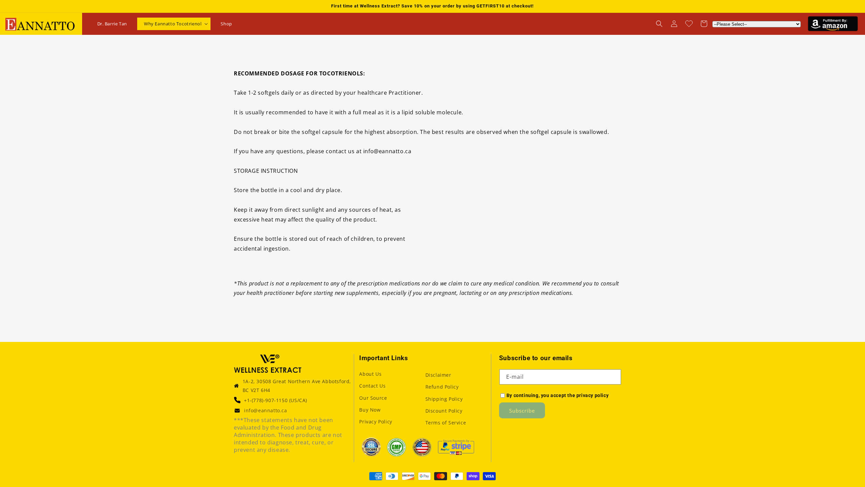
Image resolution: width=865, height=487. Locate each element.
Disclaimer (438, 375)
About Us (370, 374)
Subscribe (522, 410)
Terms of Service (445, 422)
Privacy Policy (375, 421)
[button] (174, 24)
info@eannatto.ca (265, 410)
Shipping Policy (444, 399)
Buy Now (369, 410)
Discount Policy (444, 411)
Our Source (373, 398)
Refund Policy (442, 387)
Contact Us (372, 385)
